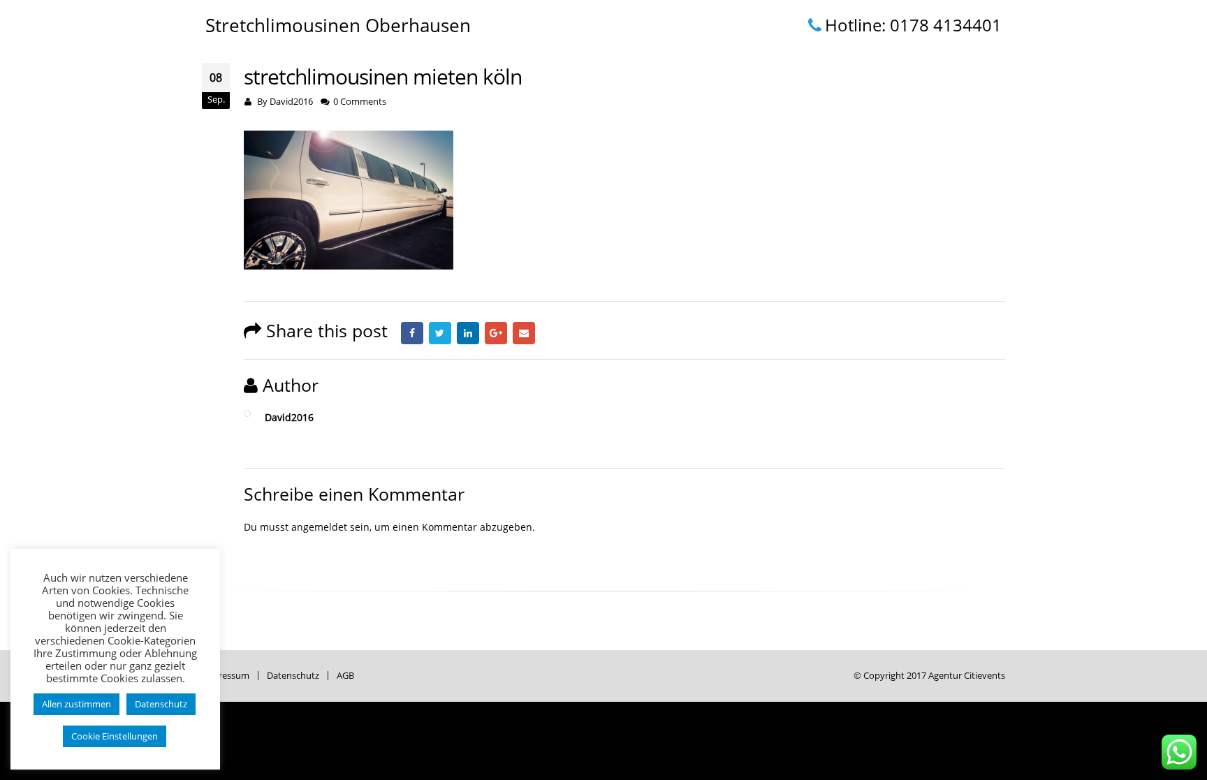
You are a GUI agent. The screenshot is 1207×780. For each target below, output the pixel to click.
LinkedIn (468, 333)
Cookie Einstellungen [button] (114, 736)
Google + (496, 333)
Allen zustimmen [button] (76, 704)
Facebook (412, 333)
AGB (345, 676)
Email (524, 333)
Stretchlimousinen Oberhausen (338, 25)
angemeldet (319, 527)
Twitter (440, 333)
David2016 (291, 102)
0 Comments (359, 102)
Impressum (225, 676)
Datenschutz (293, 676)
